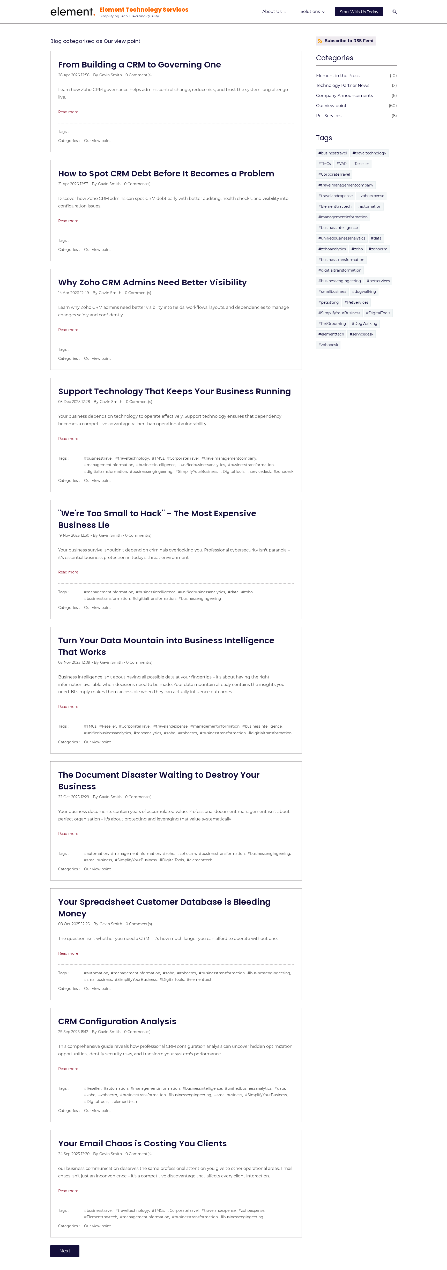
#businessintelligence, (157, 464)
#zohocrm (378, 249)
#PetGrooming (332, 323)
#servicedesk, (260, 471)
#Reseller (360, 163)
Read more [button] (68, 112)
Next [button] (64, 1251)
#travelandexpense (335, 195)
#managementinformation (343, 217)
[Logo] (73, 11)
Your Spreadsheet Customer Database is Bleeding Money (164, 907)
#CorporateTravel (334, 174)
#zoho (357, 249)
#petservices (378, 281)
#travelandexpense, (171, 726)
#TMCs (324, 163)
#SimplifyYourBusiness (339, 313)
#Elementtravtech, (102, 1217)
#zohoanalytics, (149, 733)
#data (376, 238)
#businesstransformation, (252, 464)
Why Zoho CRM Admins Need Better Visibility (152, 282)
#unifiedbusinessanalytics (341, 238)
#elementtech (199, 860)
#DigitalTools (378, 313)
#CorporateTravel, (184, 458)
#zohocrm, (189, 733)
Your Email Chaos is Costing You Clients (142, 1143)
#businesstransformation (341, 259)
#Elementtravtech (335, 206)
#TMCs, (159, 458)
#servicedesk (361, 334)
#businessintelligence (338, 227)
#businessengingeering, (152, 471)
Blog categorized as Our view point (95, 41)
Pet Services (328, 115)
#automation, (97, 853)
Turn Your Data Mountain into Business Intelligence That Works (166, 646)
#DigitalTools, (233, 471)
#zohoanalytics (332, 249)
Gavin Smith (110, 75)
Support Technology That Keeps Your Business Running (174, 391)
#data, (234, 592)
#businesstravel (332, 153)
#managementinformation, (110, 464)
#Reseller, (109, 726)
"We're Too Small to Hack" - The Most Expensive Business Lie (157, 519)
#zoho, (248, 592)
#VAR (342, 163)
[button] (393, 12)
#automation (369, 206)
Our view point (97, 140)
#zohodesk (283, 471)
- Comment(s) (137, 75)
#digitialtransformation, (107, 471)
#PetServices (356, 302)
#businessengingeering (199, 598)
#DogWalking (364, 323)
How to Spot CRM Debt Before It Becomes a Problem (166, 173)
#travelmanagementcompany (345, 185)
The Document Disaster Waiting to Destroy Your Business (159, 780)
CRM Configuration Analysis (117, 1021)
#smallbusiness (332, 291)
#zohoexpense (371, 195)
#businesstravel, (99, 458)
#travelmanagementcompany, (230, 458)
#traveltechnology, (133, 458)
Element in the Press (338, 75)
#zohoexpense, (253, 1210)
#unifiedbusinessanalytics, (203, 464)
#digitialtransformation (270, 733)
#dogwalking (364, 291)
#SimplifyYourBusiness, (197, 471)
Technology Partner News (342, 85)
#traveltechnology (369, 153)
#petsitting (328, 302)
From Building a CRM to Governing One (139, 64)
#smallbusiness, (99, 860)
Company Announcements (344, 95)
